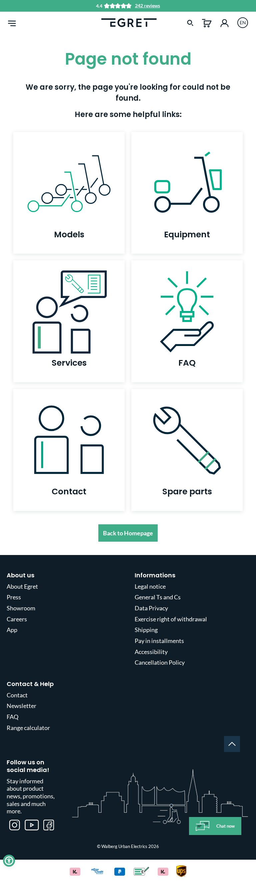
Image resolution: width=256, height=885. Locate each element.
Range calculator (28, 727)
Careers (17, 619)
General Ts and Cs (158, 597)
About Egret (22, 586)
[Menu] (12, 22)
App (12, 629)
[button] (9, 860)
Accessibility (151, 651)
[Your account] (224, 22)
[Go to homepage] (129, 22)
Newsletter (21, 705)
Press (14, 597)
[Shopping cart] (207, 22)
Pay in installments (159, 640)
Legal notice (150, 586)
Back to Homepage (128, 533)
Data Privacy (151, 608)
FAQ (12, 716)
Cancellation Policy (160, 662)
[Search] (190, 22)
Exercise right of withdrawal (171, 619)
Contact (17, 695)
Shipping (146, 629)
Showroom (21, 608)
